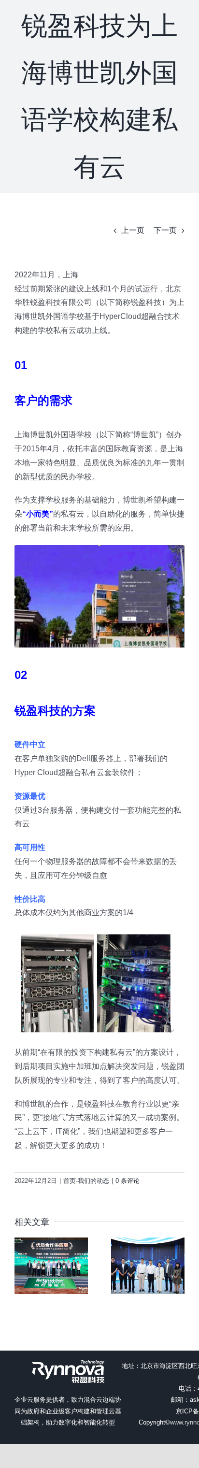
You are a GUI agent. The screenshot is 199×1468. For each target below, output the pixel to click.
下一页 (165, 230)
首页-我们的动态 (86, 1180)
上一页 (132, 230)
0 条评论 (127, 1180)
